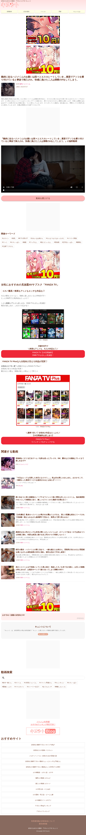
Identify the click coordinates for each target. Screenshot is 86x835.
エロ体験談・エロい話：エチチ (43, 772)
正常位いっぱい (68, 242)
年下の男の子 (23, 238)
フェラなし (33, 242)
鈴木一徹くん (7, 683)
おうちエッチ (47, 687)
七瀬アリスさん (8, 246)
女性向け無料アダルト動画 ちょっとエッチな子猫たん (43, 761)
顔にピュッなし (46, 242)
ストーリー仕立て (33, 687)
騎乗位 (79, 242)
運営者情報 (43, 824)
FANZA (45, 340)
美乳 (13, 238)
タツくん (18, 683)
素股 (24, 242)
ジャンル (43, 11)
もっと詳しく (43, 634)
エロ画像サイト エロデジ (43, 800)
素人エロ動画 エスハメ (43, 783)
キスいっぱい (15, 242)
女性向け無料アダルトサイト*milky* (43, 745)
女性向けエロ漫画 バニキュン (43, 750)
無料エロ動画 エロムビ (43, 778)
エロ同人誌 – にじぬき (43, 789)
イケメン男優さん (46, 683)
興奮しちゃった (61, 687)
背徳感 (57, 242)
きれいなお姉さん (37, 238)
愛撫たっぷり (7, 687)
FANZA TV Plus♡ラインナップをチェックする (43, 440)
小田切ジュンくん (31, 683)
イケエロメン (19, 687)
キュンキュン (60, 683)
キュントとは (76, 11)
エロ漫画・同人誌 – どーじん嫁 (43, 794)
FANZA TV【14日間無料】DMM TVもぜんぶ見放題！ (43, 354)
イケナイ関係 (72, 238)
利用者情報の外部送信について (43, 821)
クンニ (5, 242)
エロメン (6, 238)
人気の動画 (26, 11)
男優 (60, 11)
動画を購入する (43, 198)
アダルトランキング (43, 811)
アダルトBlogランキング (43, 806)
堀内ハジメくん (24, 84)
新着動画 (9, 11)
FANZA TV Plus (45, 427)
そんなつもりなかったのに (55, 238)
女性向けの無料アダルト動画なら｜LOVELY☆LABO (43, 767)
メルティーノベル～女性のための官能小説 (43, 756)
